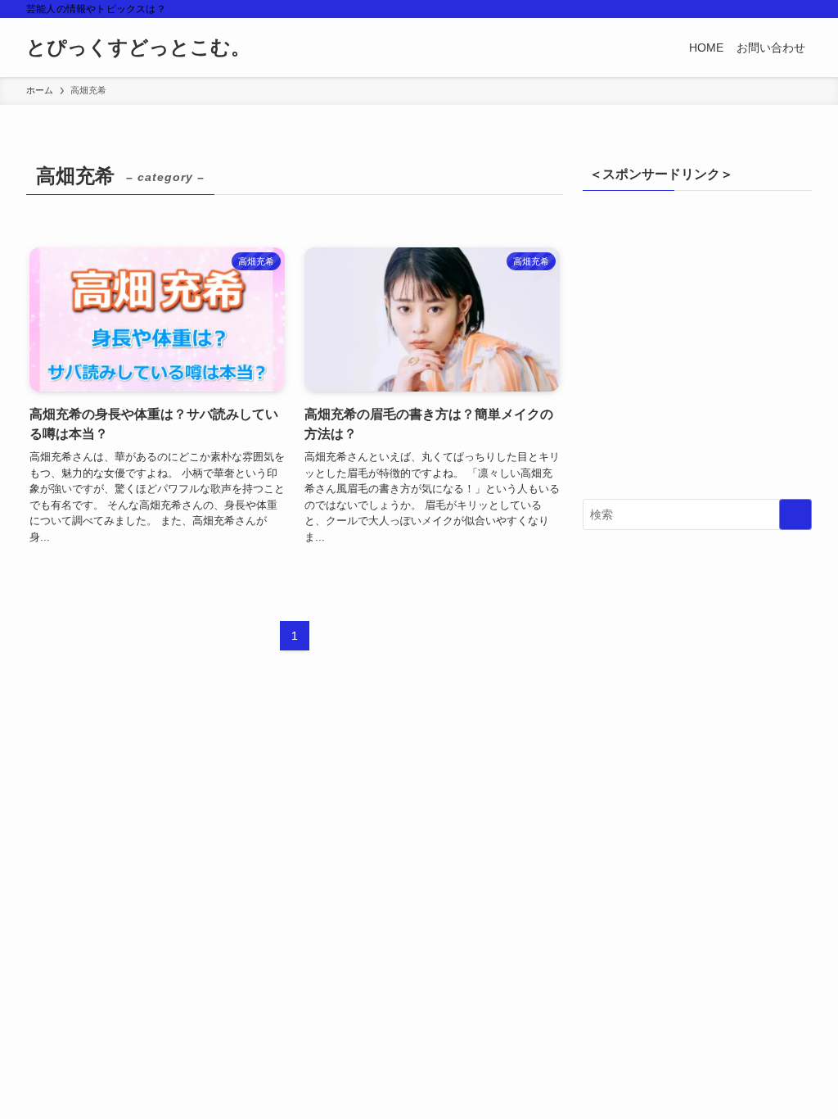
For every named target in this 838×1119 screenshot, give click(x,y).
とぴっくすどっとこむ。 (138, 47)
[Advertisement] (697, 349)
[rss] (780, 9)
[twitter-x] (758, 9)
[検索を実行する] (795, 514)
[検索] (801, 9)
